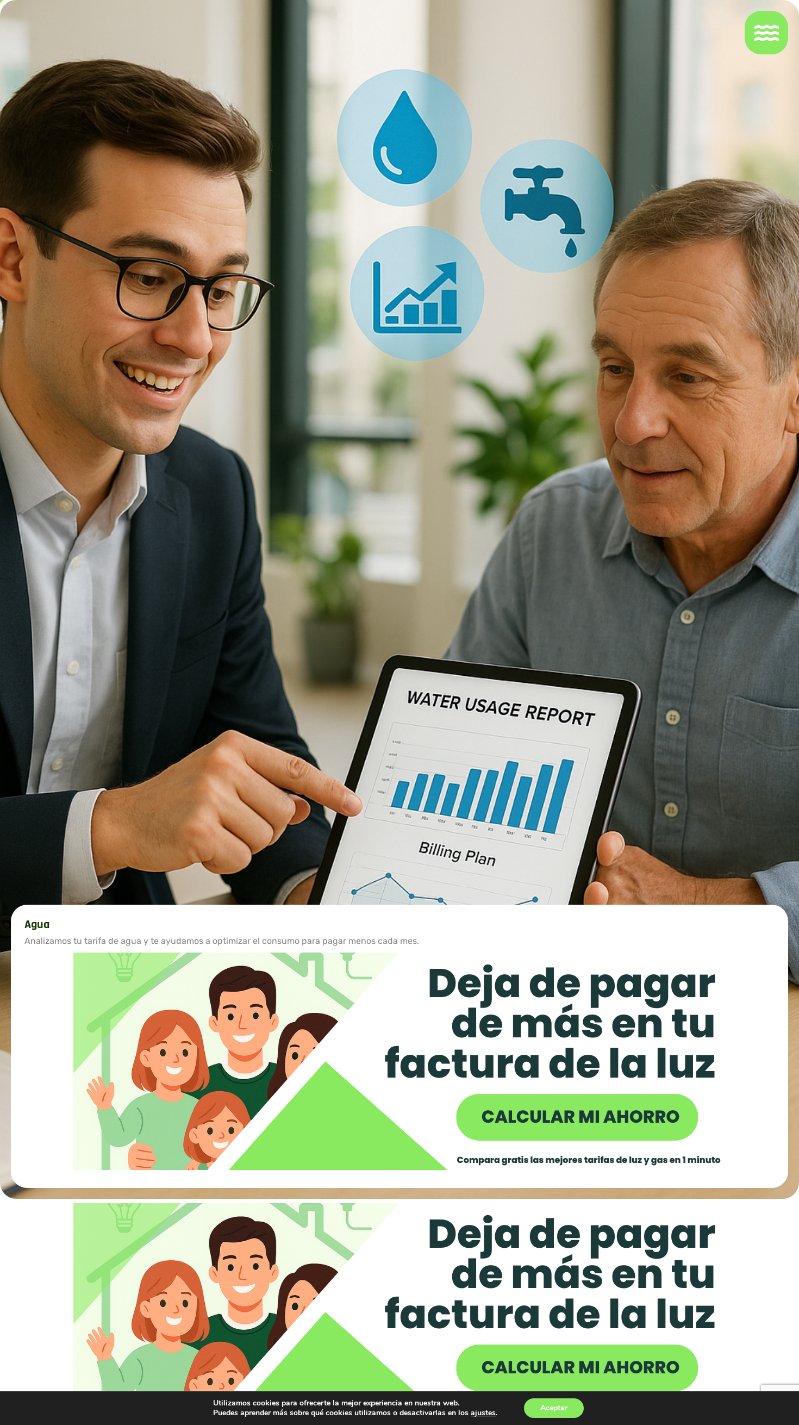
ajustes (483, 1413)
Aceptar (553, 1408)
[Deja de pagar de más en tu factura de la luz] (399, 1060)
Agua (36, 924)
